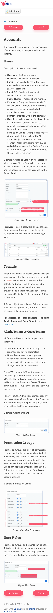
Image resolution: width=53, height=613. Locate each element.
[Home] (5, 21)
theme (32, 609)
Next (40, 27)
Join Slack (13, 11)
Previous (14, 27)
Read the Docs (11, 611)
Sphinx (17, 609)
